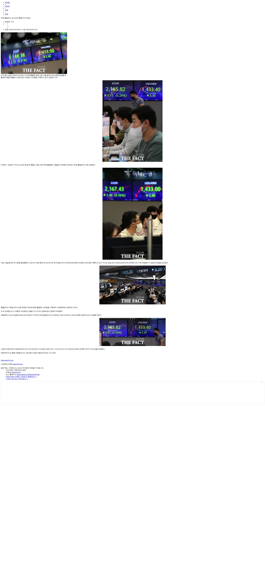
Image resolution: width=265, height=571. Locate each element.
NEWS (7, 6)
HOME (7, 2)
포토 (6, 10)
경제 (6, 14)
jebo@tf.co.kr (16, 372)
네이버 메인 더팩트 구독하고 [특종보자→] (21, 377)
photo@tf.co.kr (18, 364)
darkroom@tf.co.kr (7, 360)
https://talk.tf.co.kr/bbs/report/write (28, 374)
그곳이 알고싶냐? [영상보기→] (17, 379)
